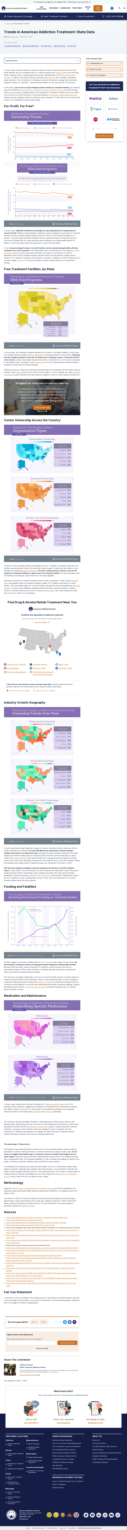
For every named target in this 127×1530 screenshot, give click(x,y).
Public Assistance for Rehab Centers (64, 1456)
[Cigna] (95, 109)
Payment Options (58, 1487)
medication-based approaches (62, 95)
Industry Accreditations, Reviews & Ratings (106, 1453)
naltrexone (48, 1112)
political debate (48, 591)
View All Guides (57, 1465)
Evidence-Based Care (32, 46)
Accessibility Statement (100, 1462)
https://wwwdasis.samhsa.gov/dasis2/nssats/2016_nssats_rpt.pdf (30, 1225)
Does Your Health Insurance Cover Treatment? (68, 1481)
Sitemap (28, 1528)
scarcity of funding (44, 982)
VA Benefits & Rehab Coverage (62, 1462)
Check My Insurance (104, 136)
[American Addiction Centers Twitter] (86, 1515)
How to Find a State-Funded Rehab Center (66, 1443)
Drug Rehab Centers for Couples (63, 1459)
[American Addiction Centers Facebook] (92, 1515)
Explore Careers (97, 1449)
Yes (35, 1322)
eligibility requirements (36, 355)
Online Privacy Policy (52, 1528)
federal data (40, 362)
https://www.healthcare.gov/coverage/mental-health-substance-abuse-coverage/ (36, 1223)
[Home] (14, 8)
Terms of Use (63, 1528)
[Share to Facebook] (70, 1322)
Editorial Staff (14, 37)
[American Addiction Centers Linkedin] (99, 1515)
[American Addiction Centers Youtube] (111, 1515)
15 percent (21, 260)
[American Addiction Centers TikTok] (118, 1515)
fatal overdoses (47, 962)
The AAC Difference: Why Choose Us (104, 1446)
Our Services (72, 46)
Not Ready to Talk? (95, 1423)
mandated (51, 78)
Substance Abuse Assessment (62, 1440)
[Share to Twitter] (65, 1322)
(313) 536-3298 (83, 2)
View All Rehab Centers (60, 1468)
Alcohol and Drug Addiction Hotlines (64, 1453)
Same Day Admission (13, 46)
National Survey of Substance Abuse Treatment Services (42, 90)
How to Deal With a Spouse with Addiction (66, 1446)
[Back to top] (3, 1519)
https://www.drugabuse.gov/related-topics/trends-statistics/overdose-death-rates (36, 1218)
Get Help (98, 8)
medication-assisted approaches (57, 1104)
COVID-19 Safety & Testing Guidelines (105, 1459)
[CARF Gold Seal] (49, 1514)
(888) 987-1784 (25, 1517)
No (45, 1322)
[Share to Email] (74, 1322)
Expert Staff (47, 46)
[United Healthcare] (113, 109)
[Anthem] (113, 98)
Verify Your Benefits (59, 1484)
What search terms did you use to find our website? (24, 1339)
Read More (54, 1372)
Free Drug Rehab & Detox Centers (63, 1449)
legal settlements (21, 858)
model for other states (39, 1127)
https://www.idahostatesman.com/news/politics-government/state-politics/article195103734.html (42, 1248)
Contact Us (96, 1440)
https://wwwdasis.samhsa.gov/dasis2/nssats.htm (24, 1220)
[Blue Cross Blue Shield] (113, 119)
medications (26, 1109)
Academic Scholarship (99, 1456)
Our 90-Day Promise (99, 1443)
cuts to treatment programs (35, 987)
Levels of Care (60, 46)
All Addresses (23, 1519)
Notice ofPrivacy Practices (38, 1528)
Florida (38, 875)
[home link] (5, 23)
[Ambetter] (95, 119)
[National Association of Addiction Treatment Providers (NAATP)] (76, 1514)
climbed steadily (61, 73)
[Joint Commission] (56, 1514)
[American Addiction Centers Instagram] (105, 1515)
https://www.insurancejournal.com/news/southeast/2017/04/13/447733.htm (34, 1256)
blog (8, 23)
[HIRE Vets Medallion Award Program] (62, 1514)
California (46, 875)
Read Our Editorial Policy (28, 1375)
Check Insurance (63, 1423)
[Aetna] (95, 98)
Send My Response (67, 1343)
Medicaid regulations (28, 571)
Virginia (18, 372)
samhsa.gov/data (28, 1206)
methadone (36, 1112)
